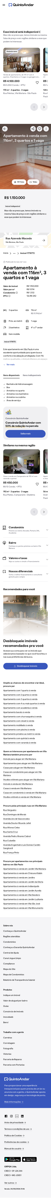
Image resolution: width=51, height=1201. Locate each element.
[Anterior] (34, 107)
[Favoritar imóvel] (39, 128)
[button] (25, 529)
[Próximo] (44, 107)
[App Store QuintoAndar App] (29, 1159)
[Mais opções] (46, 128)
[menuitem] (8, 253)
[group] (21, 72)
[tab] (11, 375)
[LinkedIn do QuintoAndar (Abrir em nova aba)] (22, 1116)
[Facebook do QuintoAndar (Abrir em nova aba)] (6, 1116)
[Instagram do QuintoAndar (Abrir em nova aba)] (11, 1116)
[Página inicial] (21, 5)
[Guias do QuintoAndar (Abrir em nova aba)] (16, 1116)
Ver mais (11, 365)
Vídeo (35, 182)
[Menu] (4, 5)
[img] (21, 60)
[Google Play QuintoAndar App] (12, 1159)
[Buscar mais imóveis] (5, 128)
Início (5, 253)
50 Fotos (20, 182)
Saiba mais (26, 434)
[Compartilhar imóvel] (33, 128)
